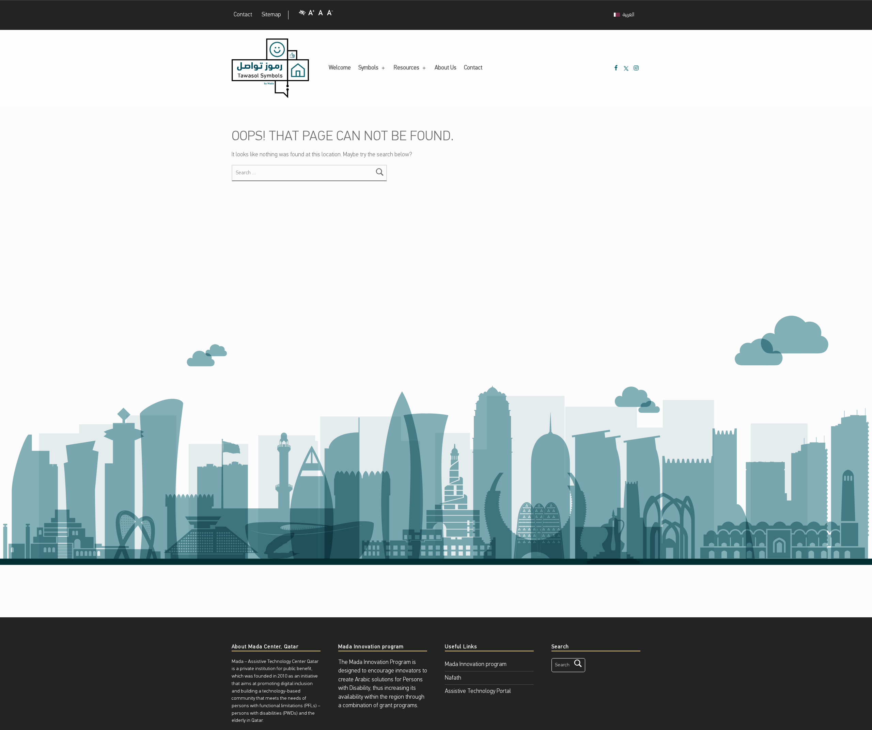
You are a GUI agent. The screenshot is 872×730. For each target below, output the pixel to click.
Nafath (453, 678)
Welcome (340, 68)
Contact (243, 15)
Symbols (368, 68)
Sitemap (271, 15)
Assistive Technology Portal (478, 691)
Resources (406, 68)
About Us (445, 68)
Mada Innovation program (476, 664)
